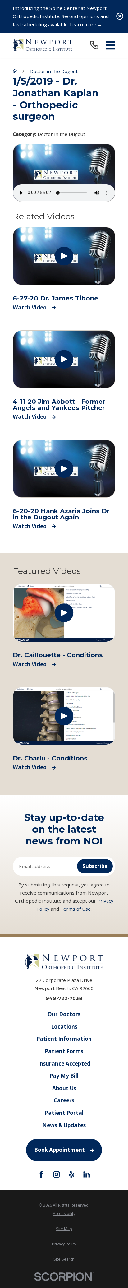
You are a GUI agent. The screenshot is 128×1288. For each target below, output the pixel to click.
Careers (64, 1100)
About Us (64, 1088)
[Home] (42, 45)
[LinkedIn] (86, 1174)
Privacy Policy (64, 1244)
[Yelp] (71, 1174)
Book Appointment (59, 1149)
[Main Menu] (110, 45)
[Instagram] (56, 1174)
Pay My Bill (64, 1075)
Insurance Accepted (64, 1063)
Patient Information (64, 1038)
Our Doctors (64, 1014)
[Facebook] (41, 1174)
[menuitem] (64, 1213)
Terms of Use (75, 909)
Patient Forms (64, 1051)
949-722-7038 (64, 998)
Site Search (64, 1259)
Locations (64, 1026)
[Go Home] (15, 71)
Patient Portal (64, 1112)
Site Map (64, 1228)
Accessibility (64, 1213)
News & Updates (64, 1125)
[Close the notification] (119, 16)
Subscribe (94, 866)
